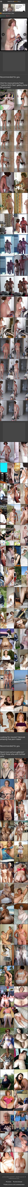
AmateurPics (14, 1)
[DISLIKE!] (7, 16)
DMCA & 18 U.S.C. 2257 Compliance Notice (14, 1184)
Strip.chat (18, 11)
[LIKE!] (1, 16)
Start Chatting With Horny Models (19, 7)
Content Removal (18, 1181)
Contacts (9, 1181)
